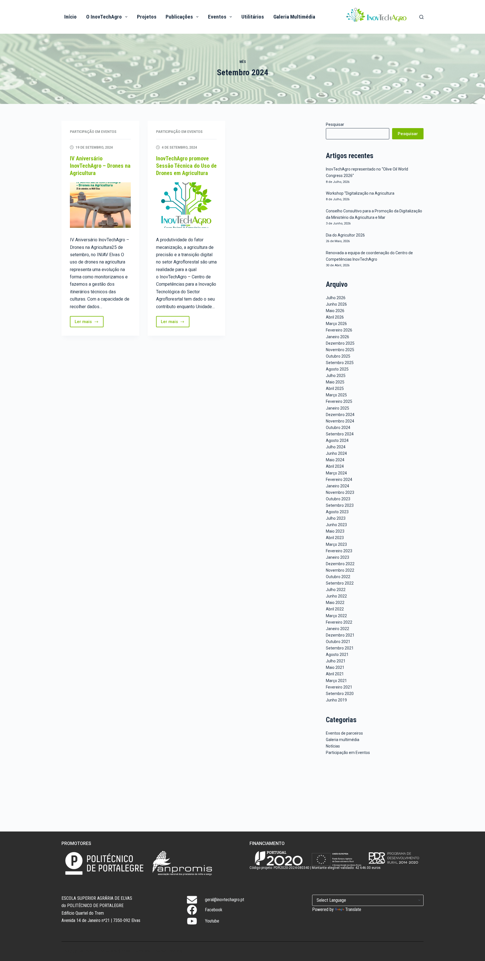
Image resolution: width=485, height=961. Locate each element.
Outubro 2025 (338, 356)
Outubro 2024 (338, 427)
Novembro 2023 (340, 492)
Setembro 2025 (340, 362)
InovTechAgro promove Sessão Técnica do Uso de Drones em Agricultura (186, 165)
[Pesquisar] (421, 17)
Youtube (212, 921)
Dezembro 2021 (340, 635)
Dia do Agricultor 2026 (345, 235)
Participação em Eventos (93, 132)
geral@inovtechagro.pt (224, 899)
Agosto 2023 (337, 512)
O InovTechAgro (104, 16)
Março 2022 (336, 616)
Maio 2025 (335, 382)
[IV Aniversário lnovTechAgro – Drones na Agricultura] (100, 205)
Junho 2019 (336, 700)
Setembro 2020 (340, 693)
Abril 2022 (335, 609)
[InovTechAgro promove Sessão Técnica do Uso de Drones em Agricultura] (186, 205)
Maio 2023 (335, 531)
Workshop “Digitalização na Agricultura (360, 193)
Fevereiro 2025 (339, 401)
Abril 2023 (335, 537)
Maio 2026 (335, 310)
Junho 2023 (336, 524)
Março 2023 (336, 544)
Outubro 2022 (338, 576)
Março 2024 (336, 473)
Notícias (333, 746)
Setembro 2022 (340, 583)
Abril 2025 (335, 388)
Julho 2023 (336, 518)
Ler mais (89, 323)
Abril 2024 (335, 466)
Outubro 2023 (338, 499)
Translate (353, 909)
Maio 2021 (335, 667)
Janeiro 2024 (337, 486)
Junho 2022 (336, 596)
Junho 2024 (336, 453)
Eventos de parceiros (344, 733)
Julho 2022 (336, 589)
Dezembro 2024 (340, 414)
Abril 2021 (335, 674)
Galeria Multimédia (294, 16)
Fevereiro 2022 (339, 622)
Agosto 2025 (337, 369)
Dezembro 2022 (340, 564)
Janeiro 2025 (337, 408)
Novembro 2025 (340, 349)
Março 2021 (336, 680)
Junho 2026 (336, 304)
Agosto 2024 (337, 440)
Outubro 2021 (338, 641)
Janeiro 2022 (337, 628)
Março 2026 (336, 323)
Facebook (213, 909)
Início (70, 16)
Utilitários (252, 16)
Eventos (217, 16)
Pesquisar (335, 124)
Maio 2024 (335, 460)
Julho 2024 (336, 447)
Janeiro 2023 (337, 557)
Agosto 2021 (337, 654)
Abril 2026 (335, 317)
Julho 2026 (336, 298)
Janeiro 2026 (337, 337)
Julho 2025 (336, 375)
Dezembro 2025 (340, 343)
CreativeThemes (167, 951)
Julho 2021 (336, 661)
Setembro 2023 (340, 505)
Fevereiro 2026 (339, 330)
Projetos (146, 16)
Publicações (179, 16)
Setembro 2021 (340, 648)
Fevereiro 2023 (339, 551)
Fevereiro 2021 (339, 687)
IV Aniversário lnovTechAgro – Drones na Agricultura (100, 165)
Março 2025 (336, 395)
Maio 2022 (335, 602)
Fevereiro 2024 (339, 479)
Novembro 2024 (340, 421)
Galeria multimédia (342, 739)
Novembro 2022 (340, 570)
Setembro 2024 (340, 434)
